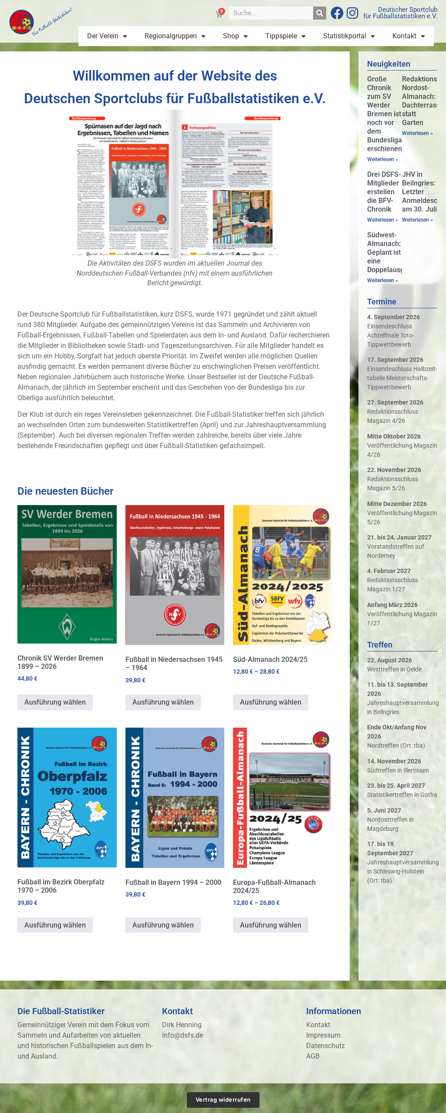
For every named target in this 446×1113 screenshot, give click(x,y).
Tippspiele (281, 36)
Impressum (323, 1035)
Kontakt (404, 36)
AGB (313, 1056)
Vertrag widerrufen (223, 1099)
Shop (231, 36)
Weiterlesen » (382, 159)
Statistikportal (344, 36)
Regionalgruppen (171, 36)
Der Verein (102, 36)
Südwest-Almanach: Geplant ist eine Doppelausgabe (391, 252)
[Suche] (319, 13)
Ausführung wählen (55, 702)
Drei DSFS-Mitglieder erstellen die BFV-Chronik (384, 191)
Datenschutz (325, 1046)
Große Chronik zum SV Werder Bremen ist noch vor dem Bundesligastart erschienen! (391, 114)
